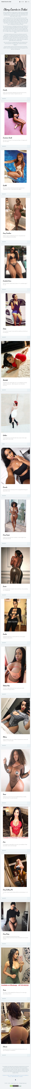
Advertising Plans (15, 1076)
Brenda (5, 487)
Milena (5, 737)
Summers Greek (7, 138)
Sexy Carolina (7, 233)
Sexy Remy (6, 934)
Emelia (5, 634)
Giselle (5, 185)
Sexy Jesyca (6, 535)
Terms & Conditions (24, 1075)
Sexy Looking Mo (8, 890)
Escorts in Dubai (6, 1075)
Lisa (4, 842)
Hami (4, 794)
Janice (4, 586)
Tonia (4, 990)
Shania (5, 1047)
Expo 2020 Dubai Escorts (15, 1075)
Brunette (4, 98)
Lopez (4, 329)
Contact (20, 1076)
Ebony (3, 443)
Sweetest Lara (7, 281)
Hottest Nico (6, 686)
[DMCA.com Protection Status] (14, 1085)
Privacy (9, 1076)
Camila (5, 90)
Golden (5, 435)
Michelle (5, 380)
